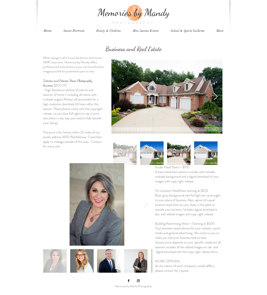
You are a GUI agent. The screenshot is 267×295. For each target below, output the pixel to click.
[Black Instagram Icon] (138, 281)
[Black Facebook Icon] (129, 281)
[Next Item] (215, 96)
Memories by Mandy (133, 12)
